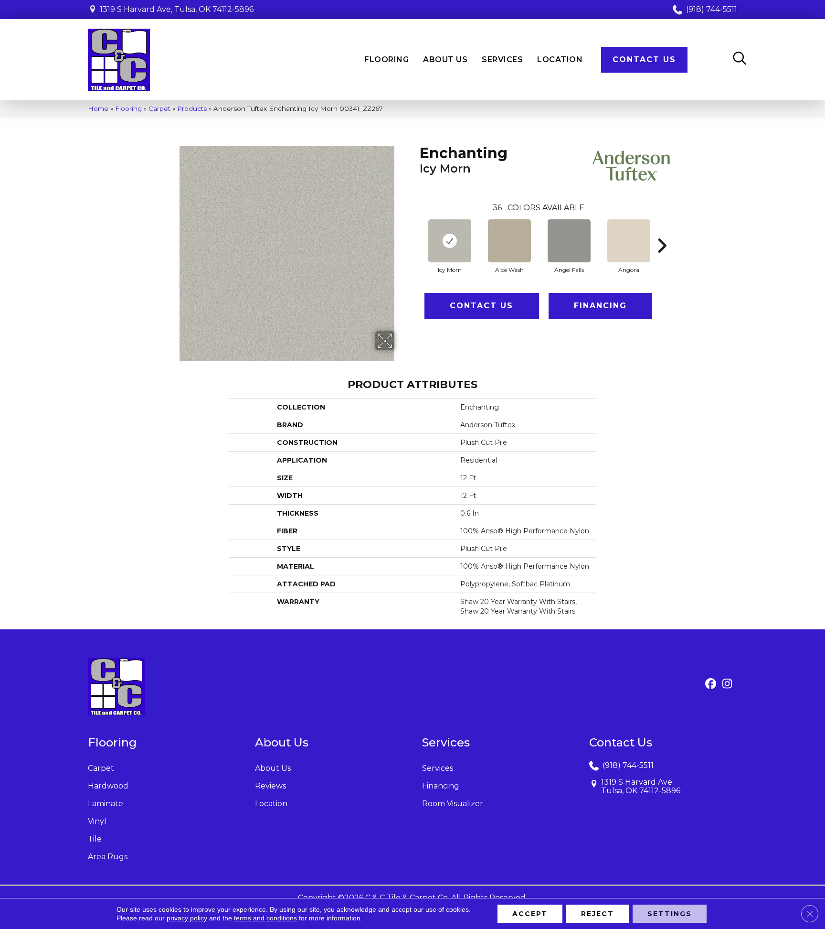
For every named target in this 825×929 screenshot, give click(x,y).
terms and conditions (265, 918)
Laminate (105, 803)
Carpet (159, 108)
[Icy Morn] (450, 241)
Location (271, 803)
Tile (95, 838)
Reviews (270, 785)
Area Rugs (107, 856)
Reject (597, 913)
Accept (530, 913)
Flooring (128, 108)
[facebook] (711, 684)
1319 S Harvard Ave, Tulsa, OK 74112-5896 (177, 9)
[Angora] (629, 241)
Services (437, 768)
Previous (415, 231)
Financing (600, 305)
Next (662, 231)
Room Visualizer (452, 803)
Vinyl (97, 821)
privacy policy (187, 918)
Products (192, 108)
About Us (273, 768)
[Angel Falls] (569, 241)
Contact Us (481, 305)
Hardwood (108, 785)
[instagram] (727, 684)
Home (98, 108)
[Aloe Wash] (509, 241)
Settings (669, 913)
